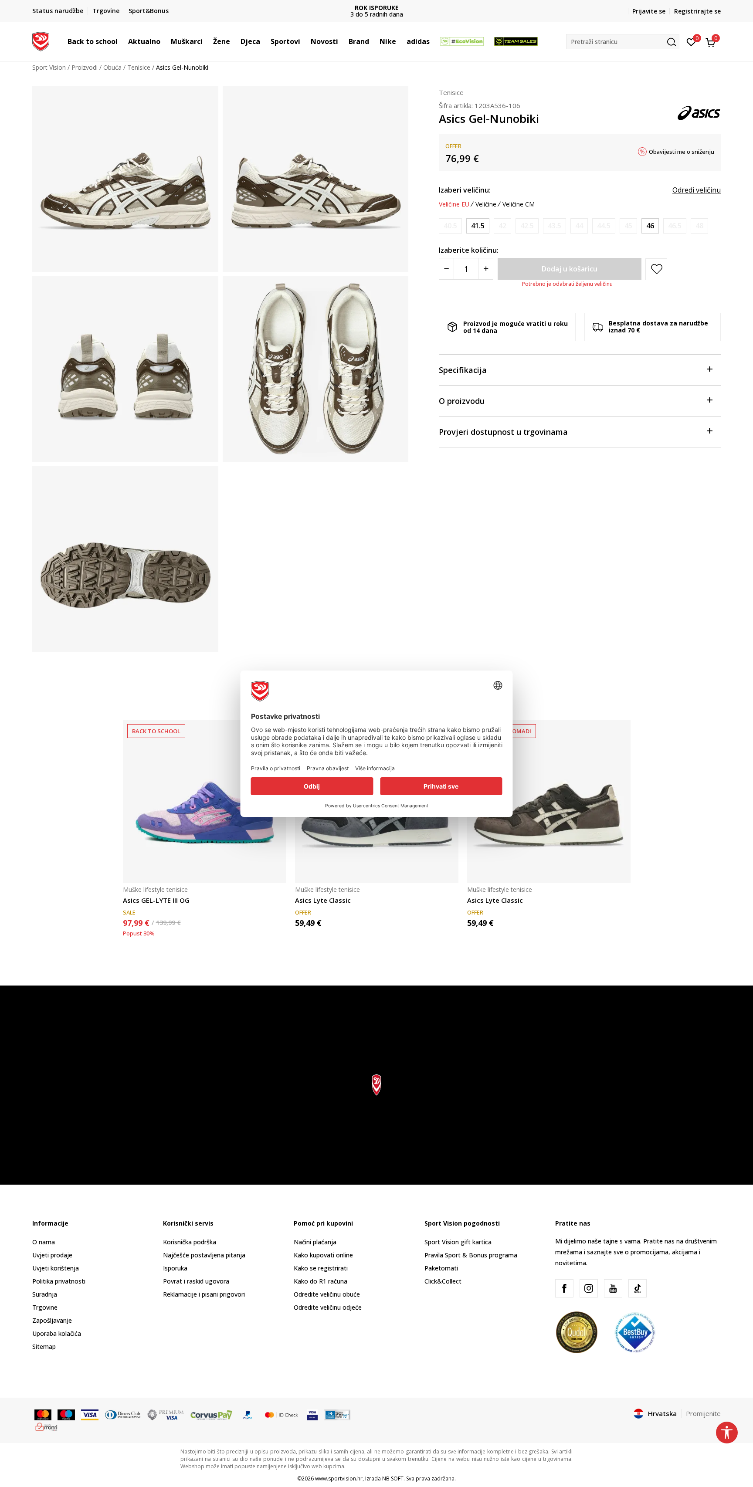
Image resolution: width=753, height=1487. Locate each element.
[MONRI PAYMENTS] (46, 1426)
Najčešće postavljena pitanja (204, 1255)
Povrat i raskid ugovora (196, 1281)
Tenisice (138, 67)
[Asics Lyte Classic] (549, 801)
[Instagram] (588, 1288)
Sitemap (44, 1346)
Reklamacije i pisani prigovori (204, 1294)
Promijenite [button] (703, 1413)
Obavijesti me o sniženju (681, 152)
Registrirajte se (697, 11)
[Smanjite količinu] (446, 269)
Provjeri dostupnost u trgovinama (503, 432)
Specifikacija (463, 370)
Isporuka (175, 1268)
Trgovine (45, 1307)
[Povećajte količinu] (485, 269)
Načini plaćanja (315, 1242)
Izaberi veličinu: (465, 190)
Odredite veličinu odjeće (328, 1307)
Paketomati (441, 1268)
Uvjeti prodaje (52, 1255)
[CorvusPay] (211, 1414)
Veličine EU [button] (454, 204)
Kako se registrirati (321, 1268)
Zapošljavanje (52, 1320)
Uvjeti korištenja (55, 1268)
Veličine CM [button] (518, 204)
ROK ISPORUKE (377, 7)
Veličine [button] (485, 204)
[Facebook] (564, 1288)
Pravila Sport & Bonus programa (470, 1255)
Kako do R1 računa (320, 1281)
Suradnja (44, 1294)
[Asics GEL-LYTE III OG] (204, 801)
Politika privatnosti (58, 1281)
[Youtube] (613, 1288)
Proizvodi (84, 67)
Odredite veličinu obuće (327, 1294)
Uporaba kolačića (56, 1333)
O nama (43, 1242)
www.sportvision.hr (339, 1478)
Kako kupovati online (323, 1255)
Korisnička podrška (189, 1242)
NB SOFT (393, 1478)
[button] (122, 41)
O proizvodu (462, 401)
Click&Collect (442, 1281)
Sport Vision (49, 67)
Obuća (112, 67)
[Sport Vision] (40, 40)
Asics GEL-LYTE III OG (156, 900)
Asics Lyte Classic (323, 900)
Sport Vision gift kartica (458, 1242)
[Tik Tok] (637, 1288)
